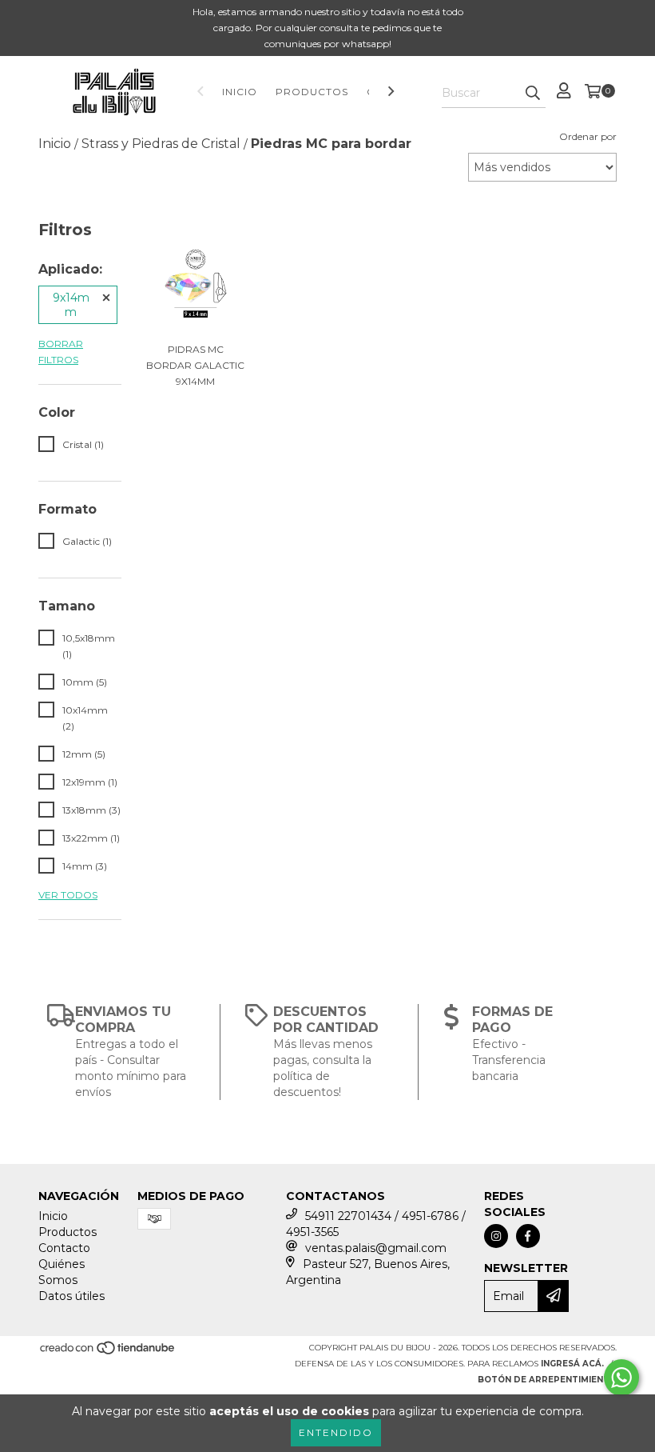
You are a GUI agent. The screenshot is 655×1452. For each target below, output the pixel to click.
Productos (312, 92)
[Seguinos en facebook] (528, 1236)
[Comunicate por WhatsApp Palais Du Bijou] (621, 1377)
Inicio (239, 92)
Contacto (64, 1248)
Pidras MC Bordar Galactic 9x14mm (195, 365)
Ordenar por (588, 136)
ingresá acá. (572, 1363)
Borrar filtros (60, 352)
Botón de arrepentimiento (547, 1379)
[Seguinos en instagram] (496, 1236)
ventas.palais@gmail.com (376, 1248)
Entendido (336, 1432)
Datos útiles (71, 1296)
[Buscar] (533, 93)
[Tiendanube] (108, 1352)
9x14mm (71, 304)
